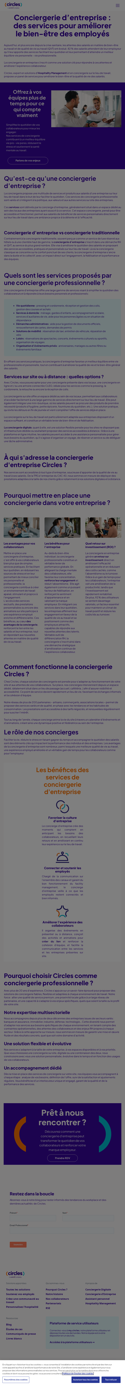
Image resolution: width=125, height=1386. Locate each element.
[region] (62, 1373)
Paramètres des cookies (16, 1379)
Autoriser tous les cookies (85, 1379)
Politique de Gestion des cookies (77, 1373)
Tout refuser (111, 1379)
